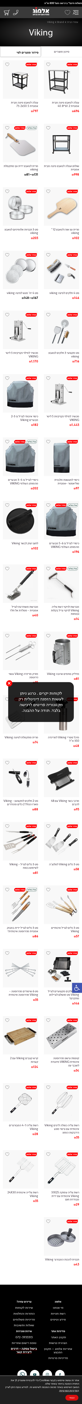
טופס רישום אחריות (24, 1343)
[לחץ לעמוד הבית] (41, 11)
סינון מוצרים (61, 52)
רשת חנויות (58, 1313)
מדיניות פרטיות (58, 1358)
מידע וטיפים (58, 1319)
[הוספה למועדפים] (49, 66)
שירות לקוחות (24, 1307)
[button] (77, 988)
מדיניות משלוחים (24, 1319)
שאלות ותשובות (24, 1325)
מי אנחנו (58, 1307)
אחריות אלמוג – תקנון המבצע (58, 1350)
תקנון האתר (58, 1337)
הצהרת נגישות (58, 1343)
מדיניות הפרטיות (68, 1390)
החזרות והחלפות (24, 1313)
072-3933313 (24, 1337)
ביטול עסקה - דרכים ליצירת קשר (24, 1350)
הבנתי (72, 1397)
